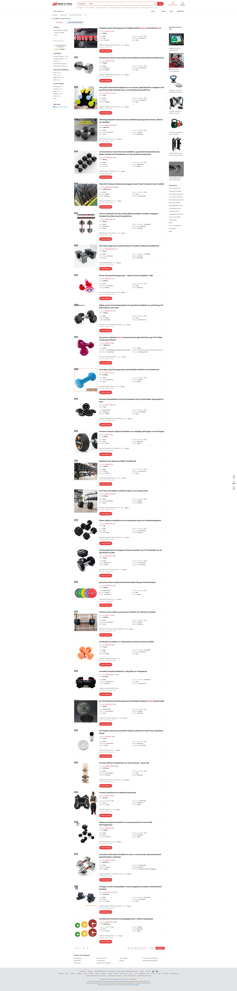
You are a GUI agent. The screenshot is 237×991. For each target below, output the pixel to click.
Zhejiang (57, 94)
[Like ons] (153, 971)
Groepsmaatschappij (60, 63)
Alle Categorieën (59, 11)
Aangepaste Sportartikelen (176, 214)
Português (109, 973)
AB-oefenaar (77, 963)
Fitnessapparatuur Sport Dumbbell (179, 205)
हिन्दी (148, 973)
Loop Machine (101, 960)
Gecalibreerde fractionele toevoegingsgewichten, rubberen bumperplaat (126, 919)
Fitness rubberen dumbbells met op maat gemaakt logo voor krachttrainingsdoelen (130, 520)
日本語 (85, 973)
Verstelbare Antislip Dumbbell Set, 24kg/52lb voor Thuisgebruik (123, 671)
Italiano (116, 973)
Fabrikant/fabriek (60, 59)
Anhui (57, 96)
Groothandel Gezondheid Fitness (131, 7)
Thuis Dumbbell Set (90, 7)
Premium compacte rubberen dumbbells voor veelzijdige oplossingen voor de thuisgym (131, 431)
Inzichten (148, 971)
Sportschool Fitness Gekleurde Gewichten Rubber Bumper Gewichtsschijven (127, 582)
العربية (135, 973)
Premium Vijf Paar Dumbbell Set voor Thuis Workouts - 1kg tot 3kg (124, 763)
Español (97, 973)
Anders (57, 80)
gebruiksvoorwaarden (133, 984)
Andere (57, 61)
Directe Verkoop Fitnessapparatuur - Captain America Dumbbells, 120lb (126, 275)
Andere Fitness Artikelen (103, 963)
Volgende (159, 948)
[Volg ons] (157, 971)
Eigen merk (58, 77)
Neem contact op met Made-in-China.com (127, 971)
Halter (170, 223)
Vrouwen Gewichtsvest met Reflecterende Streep (117, 793)
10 (79, 948)
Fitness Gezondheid (174, 217)
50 (87, 948)
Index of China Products (129, 975)
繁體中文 (79, 973)
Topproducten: (80, 7)
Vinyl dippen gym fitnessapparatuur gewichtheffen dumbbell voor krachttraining (129, 370)
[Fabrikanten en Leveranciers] (62, 4)
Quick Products (102, 975)
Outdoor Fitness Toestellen (150, 958)
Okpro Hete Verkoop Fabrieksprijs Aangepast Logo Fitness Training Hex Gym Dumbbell (131, 184)
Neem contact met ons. (61, 107)
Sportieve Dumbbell (174, 203)
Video (76, 57)
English (67, 973)
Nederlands (142, 973)
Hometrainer (77, 960)
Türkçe (159, 973)
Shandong (58, 86)
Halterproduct (173, 220)
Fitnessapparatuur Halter (147, 7)
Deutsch (103, 973)
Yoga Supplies (123, 958)
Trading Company (60, 56)
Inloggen (182, 5)
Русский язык (123, 973)
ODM (57, 75)
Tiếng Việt (165, 973)
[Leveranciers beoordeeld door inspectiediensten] (61, 46)
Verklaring (89, 971)
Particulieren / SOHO (60, 66)
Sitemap (142, 971)
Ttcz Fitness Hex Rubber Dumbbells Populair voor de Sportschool (123, 491)
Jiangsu (57, 89)
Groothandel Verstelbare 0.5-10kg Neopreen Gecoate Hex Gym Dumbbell (126, 642)
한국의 (130, 973)
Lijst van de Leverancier (75, 22)
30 (83, 948)
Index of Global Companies (144, 975)
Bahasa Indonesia (174, 973)
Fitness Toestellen (59, 32)
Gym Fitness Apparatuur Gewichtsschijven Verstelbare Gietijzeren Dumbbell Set (129, 246)
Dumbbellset (172, 228)
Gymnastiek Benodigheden (150, 960)
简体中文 (73, 973)
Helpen (163, 11)
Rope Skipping (78, 958)
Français (91, 973)
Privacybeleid (112, 971)
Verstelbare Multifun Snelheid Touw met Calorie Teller (175, 113)
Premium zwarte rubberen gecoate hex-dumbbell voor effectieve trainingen (127, 612)
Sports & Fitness (101, 958)
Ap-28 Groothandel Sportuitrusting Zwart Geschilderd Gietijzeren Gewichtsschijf (131, 701)
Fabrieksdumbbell (174, 211)
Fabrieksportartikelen (101, 7)
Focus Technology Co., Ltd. (116, 979)
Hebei (57, 91)
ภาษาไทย (153, 973)
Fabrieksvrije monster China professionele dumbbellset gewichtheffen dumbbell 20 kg (131, 58)
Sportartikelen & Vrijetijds (60, 30)
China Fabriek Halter (175, 225)
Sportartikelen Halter (175, 208)
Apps (171, 11)
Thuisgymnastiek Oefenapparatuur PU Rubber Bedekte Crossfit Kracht (130, 28)
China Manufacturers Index (115, 975)
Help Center (82, 971)
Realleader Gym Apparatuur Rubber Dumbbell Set (117, 461)
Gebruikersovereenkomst (100, 971)
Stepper (121, 960)
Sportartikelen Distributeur (114, 7)
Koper (153, 11)
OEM (57, 73)
